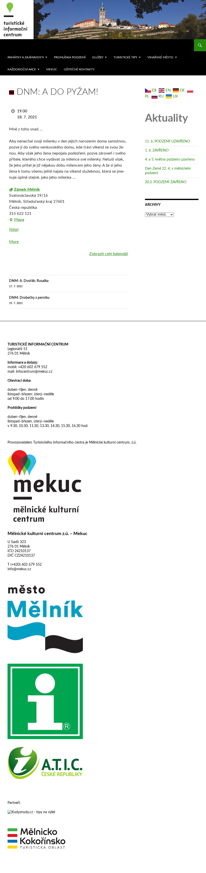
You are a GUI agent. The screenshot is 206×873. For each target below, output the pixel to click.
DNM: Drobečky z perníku (29, 300)
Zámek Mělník (27, 189)
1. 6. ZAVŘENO (157, 150)
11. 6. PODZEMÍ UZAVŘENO (167, 141)
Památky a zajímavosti (26, 57)
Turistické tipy (125, 57)
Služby (97, 57)
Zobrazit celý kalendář (108, 254)
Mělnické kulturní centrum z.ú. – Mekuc (47, 533)
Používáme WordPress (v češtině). (29, 866)
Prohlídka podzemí (69, 57)
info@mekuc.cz (19, 569)
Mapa (16, 220)
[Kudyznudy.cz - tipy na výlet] (31, 812)
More (14, 242)
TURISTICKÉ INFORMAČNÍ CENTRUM (38, 344)
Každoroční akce (22, 69)
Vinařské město (160, 57)
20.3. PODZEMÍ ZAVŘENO (165, 182)
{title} (14, 230)
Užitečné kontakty (79, 69)
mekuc (51, 69)
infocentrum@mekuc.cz (33, 371)
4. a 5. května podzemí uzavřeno (170, 159)
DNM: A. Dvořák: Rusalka (28, 283)
